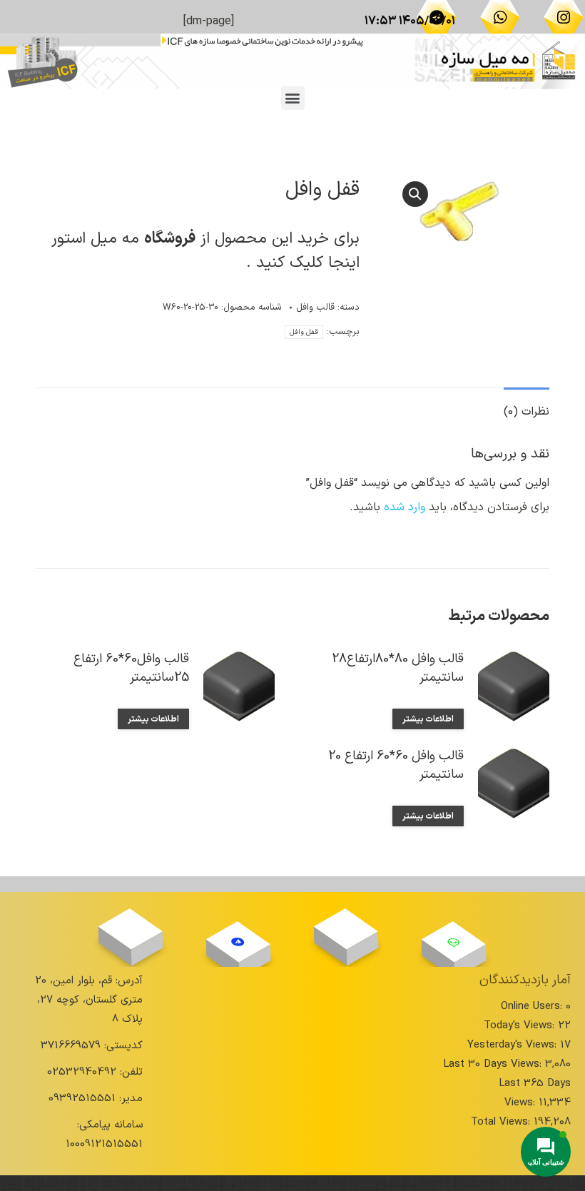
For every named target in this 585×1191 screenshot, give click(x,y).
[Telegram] (437, 17)
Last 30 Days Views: (494, 1064)
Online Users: (533, 1006)
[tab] (526, 404)
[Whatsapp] (500, 17)
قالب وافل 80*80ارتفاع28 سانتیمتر (398, 668)
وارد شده (404, 507)
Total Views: (502, 1122)
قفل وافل (304, 332)
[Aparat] (346, 929)
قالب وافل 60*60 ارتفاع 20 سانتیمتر (396, 765)
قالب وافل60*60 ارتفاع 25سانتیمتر (131, 668)
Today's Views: (521, 1026)
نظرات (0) (526, 411)
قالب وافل (315, 307)
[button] (293, 98)
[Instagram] (564, 17)
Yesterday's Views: (513, 1045)
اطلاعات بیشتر (428, 719)
